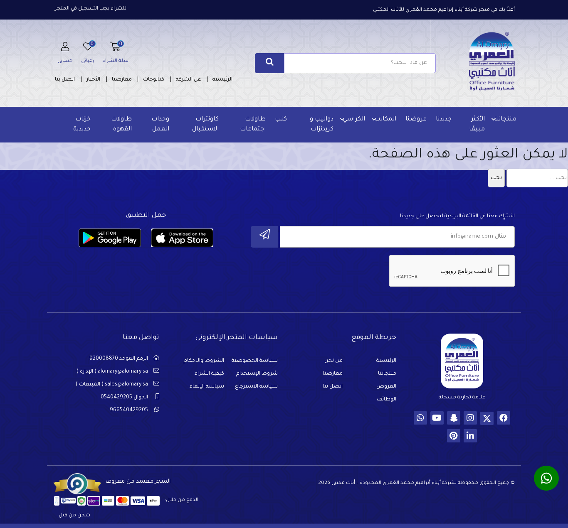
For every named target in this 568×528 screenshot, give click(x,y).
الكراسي (354, 119)
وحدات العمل (160, 124)
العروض (386, 387)
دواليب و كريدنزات (321, 124)
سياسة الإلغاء (207, 387)
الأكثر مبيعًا (477, 124)
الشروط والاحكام (204, 361)
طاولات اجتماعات (253, 124)
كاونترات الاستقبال (205, 124)
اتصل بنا (65, 80)
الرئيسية (222, 80)
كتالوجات (153, 80)
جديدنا (444, 119)
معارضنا (122, 80)
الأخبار (93, 80)
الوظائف (386, 400)
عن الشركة (188, 80)
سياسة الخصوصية (255, 361)
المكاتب (385, 119)
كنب (281, 119)
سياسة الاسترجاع (256, 387)
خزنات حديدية (82, 124)
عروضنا (416, 119)
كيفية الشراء (209, 374)
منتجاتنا (505, 119)
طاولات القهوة (121, 124)
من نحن (333, 361)
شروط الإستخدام (257, 374)
